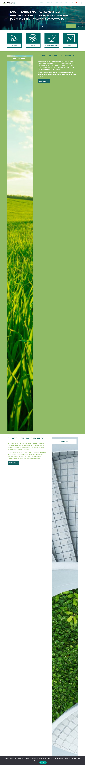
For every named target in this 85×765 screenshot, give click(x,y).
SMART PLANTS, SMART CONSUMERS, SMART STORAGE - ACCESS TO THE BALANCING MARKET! (39, 13)
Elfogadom (43, 762)
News (65, 3)
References (58, 3)
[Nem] (83, 760)
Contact (71, 3)
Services (49, 3)
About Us (40, 3)
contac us (13, 463)
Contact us (43, 81)
